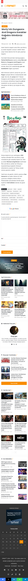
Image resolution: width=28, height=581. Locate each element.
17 (17, 541)
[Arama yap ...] (26, 6)
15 (10, 541)
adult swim (10, 189)
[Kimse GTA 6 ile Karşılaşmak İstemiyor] (22, 497)
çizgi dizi (19, 189)
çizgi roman (9, 191)
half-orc (19, 195)
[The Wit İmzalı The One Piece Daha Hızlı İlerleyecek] (5, 369)
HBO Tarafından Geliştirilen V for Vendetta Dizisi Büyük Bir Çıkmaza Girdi (20, 291)
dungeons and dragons (14, 193)
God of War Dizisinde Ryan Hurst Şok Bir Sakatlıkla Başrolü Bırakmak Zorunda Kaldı (7, 427)
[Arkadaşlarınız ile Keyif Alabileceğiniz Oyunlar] (22, 472)
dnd (20, 191)
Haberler (10, 23)
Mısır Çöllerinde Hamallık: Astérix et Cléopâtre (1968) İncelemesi (6, 312)
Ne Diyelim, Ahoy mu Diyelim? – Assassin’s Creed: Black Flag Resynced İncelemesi (20, 404)
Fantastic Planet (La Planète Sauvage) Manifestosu (7, 478)
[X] (14, 344)
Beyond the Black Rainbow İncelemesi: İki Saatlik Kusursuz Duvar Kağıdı (7, 445)
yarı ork (15, 201)
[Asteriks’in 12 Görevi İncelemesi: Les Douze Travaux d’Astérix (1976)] (5, 107)
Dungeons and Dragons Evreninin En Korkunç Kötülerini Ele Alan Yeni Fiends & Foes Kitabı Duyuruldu (7, 291)
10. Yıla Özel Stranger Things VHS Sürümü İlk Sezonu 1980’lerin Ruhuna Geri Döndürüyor (21, 427)
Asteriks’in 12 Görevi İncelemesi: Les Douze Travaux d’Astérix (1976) (18, 107)
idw (23, 195)
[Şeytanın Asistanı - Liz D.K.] (14, 15)
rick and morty (21, 199)
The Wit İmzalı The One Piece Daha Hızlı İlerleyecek (18, 368)
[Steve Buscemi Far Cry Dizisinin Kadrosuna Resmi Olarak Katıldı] (21, 438)
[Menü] (2, 6)
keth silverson (20, 197)
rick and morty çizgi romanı (7, 201)
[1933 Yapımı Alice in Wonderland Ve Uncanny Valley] (22, 464)
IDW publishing (5, 197)
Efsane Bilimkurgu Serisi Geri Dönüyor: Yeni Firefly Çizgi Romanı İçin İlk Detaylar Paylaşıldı (20, 312)
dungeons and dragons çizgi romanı (9, 195)
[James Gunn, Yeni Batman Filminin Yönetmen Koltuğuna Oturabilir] (5, 376)
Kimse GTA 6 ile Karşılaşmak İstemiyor (7, 495)
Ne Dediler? (14, 566)
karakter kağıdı (12, 197)
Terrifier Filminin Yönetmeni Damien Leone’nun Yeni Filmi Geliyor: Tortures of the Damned (19, 360)
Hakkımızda (7, 566)
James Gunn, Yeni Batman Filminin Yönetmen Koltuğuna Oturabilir (18, 375)
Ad (2, 238)
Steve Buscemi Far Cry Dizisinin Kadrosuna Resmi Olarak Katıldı (20, 445)
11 (21, 538)
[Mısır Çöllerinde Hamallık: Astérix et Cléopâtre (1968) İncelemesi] (7, 304)
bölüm (15, 189)
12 (25, 538)
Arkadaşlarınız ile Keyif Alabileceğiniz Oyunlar (7, 470)
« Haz (2, 552)
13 (3, 541)
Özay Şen (14, 336)
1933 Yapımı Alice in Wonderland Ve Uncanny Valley (8, 463)
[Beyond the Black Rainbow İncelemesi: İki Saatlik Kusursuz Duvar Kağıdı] (7, 438)
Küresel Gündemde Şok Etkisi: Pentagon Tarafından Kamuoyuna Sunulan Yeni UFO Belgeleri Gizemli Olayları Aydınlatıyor (14, 267)
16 (14, 541)
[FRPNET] (10, 5)
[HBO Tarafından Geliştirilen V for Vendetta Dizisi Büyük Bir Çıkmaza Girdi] (21, 283)
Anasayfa (5, 23)
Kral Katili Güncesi (5, 199)
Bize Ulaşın (20, 566)
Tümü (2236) (14, 383)
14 (6, 541)
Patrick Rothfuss (13, 199)
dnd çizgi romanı (5, 193)
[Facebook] (12, 344)
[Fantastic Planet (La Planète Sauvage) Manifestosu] (22, 479)
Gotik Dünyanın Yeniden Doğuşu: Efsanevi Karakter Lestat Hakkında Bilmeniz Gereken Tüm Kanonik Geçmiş (8, 487)
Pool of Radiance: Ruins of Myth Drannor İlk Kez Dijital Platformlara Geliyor (18, 97)
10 (17, 538)
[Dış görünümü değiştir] (23, 6)
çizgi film (4, 191)
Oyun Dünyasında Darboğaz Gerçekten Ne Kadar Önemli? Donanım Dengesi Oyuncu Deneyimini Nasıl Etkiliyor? (7, 406)
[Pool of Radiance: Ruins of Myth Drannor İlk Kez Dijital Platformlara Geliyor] (5, 97)
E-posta (3, 245)
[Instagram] (16, 344)
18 (21, 541)
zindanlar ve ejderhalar (6, 203)
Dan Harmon (15, 191)
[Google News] (14, 209)
